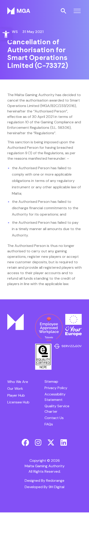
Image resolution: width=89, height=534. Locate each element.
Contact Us (54, 417)
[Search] (63, 11)
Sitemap (51, 381)
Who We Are (17, 381)
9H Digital (56, 486)
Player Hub (16, 395)
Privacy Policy (55, 387)
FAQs (48, 424)
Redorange (55, 480)
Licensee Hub (18, 402)
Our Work (15, 388)
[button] (6, 34)
